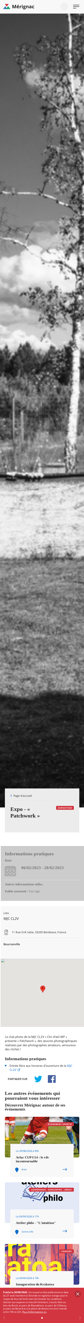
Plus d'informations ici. (34, 1312)
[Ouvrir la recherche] (64, 6)
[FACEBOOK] (49, 1079)
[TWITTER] (38, 1079)
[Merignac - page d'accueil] (42, 7)
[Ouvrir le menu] (76, 6)
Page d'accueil (22, 796)
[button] (43, 989)
